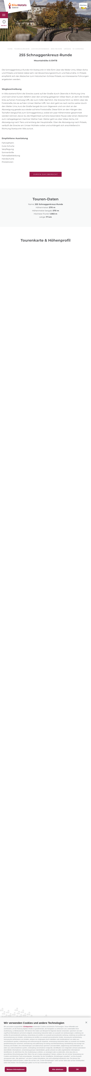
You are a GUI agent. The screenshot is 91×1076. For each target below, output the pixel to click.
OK (77, 1069)
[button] (86, 1022)
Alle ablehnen (57, 1069)
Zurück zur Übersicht (45, 174)
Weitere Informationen (16, 1069)
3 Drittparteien (28, 1026)
